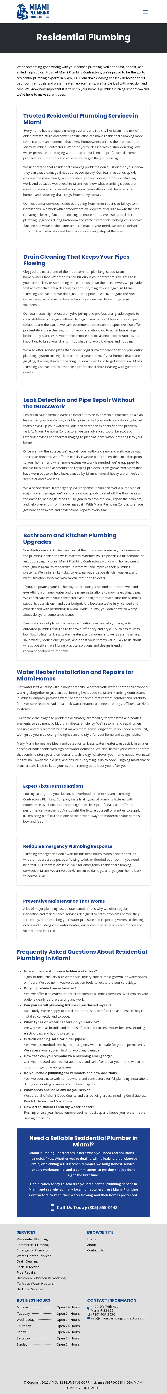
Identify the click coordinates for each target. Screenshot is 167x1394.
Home (92, 1239)
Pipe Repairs (26, 1272)
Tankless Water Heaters (35, 1283)
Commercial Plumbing (33, 1245)
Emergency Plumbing (32, 1250)
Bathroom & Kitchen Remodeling (41, 1278)
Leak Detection (28, 1267)
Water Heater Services (34, 1256)
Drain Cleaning (27, 1261)
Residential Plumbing (32, 1239)
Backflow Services (30, 1289)
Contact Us (95, 1250)
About (91, 1245)
